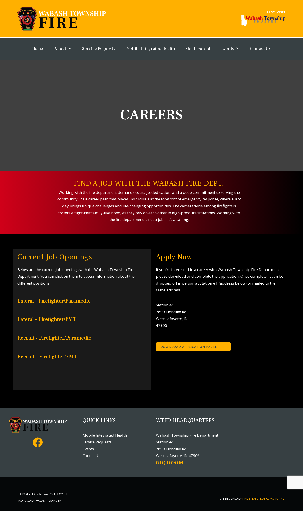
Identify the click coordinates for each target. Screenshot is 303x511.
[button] (193, 346)
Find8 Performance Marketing (263, 499)
